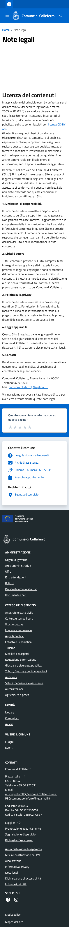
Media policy (13, 914)
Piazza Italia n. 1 (15, 776)
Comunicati (12, 718)
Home (6, 30)
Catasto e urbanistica (18, 642)
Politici (9, 583)
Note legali (12, 872)
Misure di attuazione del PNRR (24, 855)
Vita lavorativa (14, 624)
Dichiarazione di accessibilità (23, 878)
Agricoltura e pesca (17, 695)
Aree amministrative (18, 565)
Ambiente (11, 677)
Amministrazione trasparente (23, 849)
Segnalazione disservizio (20, 834)
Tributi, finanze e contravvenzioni (26, 671)
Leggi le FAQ (13, 822)
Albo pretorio (13, 861)
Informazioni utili (15, 884)
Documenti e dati (15, 595)
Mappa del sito (14, 922)
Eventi (9, 747)
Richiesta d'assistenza (19, 840)
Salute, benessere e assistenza (24, 683)
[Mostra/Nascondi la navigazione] (7, 15)
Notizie (9, 712)
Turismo (10, 648)
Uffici (8, 571)
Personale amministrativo (21, 589)
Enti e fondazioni (15, 577)
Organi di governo (16, 560)
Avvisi (9, 724)
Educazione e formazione (20, 659)
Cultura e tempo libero (19, 618)
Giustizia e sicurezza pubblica (23, 665)
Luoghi (9, 742)
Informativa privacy (17, 866)
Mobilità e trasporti (17, 653)
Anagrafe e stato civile (19, 612)
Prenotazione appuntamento (23, 828)
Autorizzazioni (14, 689)
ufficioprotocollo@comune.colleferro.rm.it (31, 794)
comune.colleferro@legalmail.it (28, 387)
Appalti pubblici (14, 636)
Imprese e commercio (18, 630)
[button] (61, 16)
